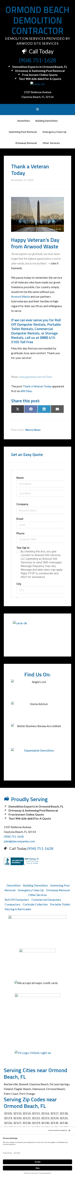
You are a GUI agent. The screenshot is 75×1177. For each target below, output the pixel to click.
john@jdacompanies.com (19, 841)
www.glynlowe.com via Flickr (35, 376)
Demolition (14, 885)
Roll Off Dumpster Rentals (36, 322)
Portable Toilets (60, 904)
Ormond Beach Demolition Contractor (37, 20)
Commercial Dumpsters (46, 899)
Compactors (12, 904)
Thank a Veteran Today (37, 386)
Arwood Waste (20, 296)
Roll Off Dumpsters (17, 899)
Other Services (37, 895)
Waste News (33, 429)
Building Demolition (35, 885)
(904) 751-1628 (37, 60)
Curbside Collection (35, 904)
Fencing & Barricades (18, 909)
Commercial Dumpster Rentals (32, 331)
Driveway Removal (58, 890)
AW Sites (26, 391)
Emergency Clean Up (31, 890)
